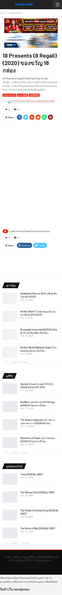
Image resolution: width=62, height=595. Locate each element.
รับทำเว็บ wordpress (15, 589)
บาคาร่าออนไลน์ (27, 581)
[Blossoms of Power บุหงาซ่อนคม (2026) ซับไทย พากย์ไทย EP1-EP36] (10, 442)
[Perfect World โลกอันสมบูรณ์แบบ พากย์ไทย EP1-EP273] (10, 316)
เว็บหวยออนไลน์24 (28, 578)
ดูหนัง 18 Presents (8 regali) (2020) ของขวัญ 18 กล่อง (30, 231)
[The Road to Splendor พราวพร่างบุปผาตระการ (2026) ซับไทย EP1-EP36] (10, 424)
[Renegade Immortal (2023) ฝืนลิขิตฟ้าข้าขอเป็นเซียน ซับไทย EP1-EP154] (10, 334)
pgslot (41, 578)
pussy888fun (6, 581)
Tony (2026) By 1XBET (31, 474)
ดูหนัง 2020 (22, 95)
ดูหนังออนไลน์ (9, 95)
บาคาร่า (48, 578)
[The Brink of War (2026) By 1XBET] (10, 533)
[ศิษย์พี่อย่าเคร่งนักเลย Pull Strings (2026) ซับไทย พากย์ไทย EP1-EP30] (10, 406)
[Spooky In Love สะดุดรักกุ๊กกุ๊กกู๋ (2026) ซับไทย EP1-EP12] (10, 388)
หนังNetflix (34, 95)
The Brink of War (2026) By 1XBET (37, 528)
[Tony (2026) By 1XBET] (10, 479)
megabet (40, 581)
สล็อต (15, 578)
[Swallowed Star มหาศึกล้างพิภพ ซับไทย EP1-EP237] (10, 298)
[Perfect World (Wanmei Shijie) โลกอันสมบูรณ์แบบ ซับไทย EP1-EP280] (10, 352)
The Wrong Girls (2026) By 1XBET (37, 492)
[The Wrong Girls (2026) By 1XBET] (10, 497)
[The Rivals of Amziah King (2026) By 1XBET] (10, 515)
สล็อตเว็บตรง (6, 578)
